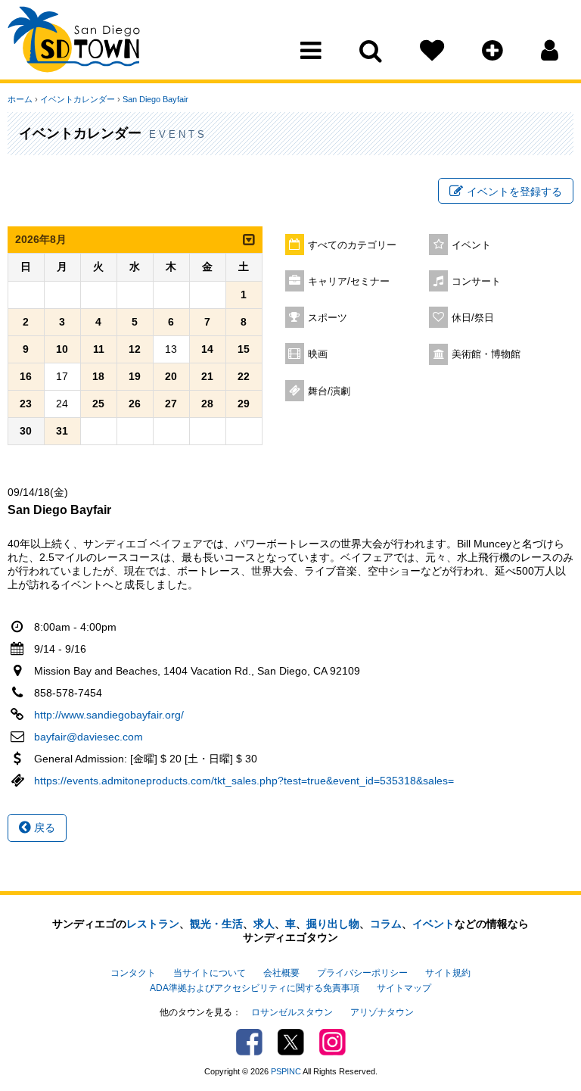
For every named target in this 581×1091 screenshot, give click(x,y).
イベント (471, 245)
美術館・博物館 (486, 354)
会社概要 (281, 973)
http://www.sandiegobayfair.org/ (109, 715)
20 (171, 376)
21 (207, 376)
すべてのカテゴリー (352, 245)
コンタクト (133, 973)
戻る (43, 827)
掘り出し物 (332, 924)
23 (26, 403)
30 (26, 431)
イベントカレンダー (77, 99)
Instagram (332, 1042)
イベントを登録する (514, 191)
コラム (386, 924)
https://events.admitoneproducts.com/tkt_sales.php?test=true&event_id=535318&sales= (244, 781)
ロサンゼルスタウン (292, 1012)
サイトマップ (404, 988)
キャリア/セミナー (349, 281)
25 (98, 403)
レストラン (152, 924)
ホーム (20, 99)
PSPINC (286, 1071)
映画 (318, 354)
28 (207, 403)
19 (135, 376)
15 (244, 349)
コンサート (476, 281)
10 (62, 349)
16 (26, 376)
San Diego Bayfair (155, 99)
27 (171, 403)
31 (62, 431)
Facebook (249, 1042)
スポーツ (327, 318)
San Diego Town (74, 41)
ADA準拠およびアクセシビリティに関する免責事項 (254, 988)
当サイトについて (209, 973)
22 (244, 376)
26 (135, 403)
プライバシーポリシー (362, 973)
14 (207, 349)
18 (98, 376)
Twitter (291, 1042)
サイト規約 (448, 973)
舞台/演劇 (329, 391)
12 (135, 349)
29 (244, 403)
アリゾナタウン (382, 1012)
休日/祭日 (473, 318)
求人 (264, 924)
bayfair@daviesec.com (88, 737)
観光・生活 (216, 924)
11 (98, 349)
